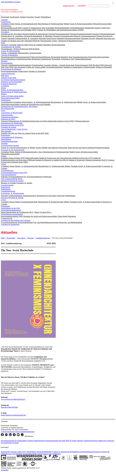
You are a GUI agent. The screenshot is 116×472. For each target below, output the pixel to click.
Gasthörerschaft (6, 218)
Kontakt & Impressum (9, 84)
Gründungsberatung (8, 191)
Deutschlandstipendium (9, 141)
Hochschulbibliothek (44, 452)
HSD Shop (5, 76)
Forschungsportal (7, 185)
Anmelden (4, 470)
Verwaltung (5, 32)
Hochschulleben (6, 63)
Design (3, 88)
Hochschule (5, 17)
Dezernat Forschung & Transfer (12, 181)
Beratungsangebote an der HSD (12, 125)
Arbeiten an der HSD (8, 78)
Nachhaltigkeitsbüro (30, 454)
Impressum (11, 432)
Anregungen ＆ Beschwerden (11, 113)
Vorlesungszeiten (7, 115)
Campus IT (56, 452)
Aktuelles (4, 20)
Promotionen (5, 135)
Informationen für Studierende (11, 123)
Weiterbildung (46, 17)
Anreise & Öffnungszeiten (10, 51)
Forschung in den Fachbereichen (12, 150)
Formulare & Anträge (8, 127)
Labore (3, 164)
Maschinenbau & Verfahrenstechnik (14, 92)
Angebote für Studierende (10, 224)
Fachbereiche (14, 17)
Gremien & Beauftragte (9, 55)
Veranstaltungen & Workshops (12, 137)
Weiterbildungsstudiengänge (11, 210)
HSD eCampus (71, 441)
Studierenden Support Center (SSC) (14, 452)
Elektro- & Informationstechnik (12, 90)
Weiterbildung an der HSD (10, 208)
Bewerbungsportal (7, 108)
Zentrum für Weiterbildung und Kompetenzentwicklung (80, 452)
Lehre (3, 111)
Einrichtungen (6, 26)
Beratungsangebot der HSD (55, 441)
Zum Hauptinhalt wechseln (10, 2)
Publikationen (6, 189)
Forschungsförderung (8, 175)
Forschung (30, 17)
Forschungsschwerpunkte (10, 145)
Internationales (6, 131)
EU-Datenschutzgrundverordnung (13, 80)
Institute (4, 156)
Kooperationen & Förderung (11, 69)
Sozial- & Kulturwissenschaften (12, 96)
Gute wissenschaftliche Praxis (11, 179)
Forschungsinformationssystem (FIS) (14, 173)
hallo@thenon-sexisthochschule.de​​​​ (13, 415)
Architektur (5, 86)
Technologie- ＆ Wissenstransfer (12, 193)
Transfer (37, 17)
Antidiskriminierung (43, 238)
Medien (3, 94)
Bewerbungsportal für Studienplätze (14, 441)
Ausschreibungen (7, 171)
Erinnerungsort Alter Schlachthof (49, 454)
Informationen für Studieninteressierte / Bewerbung (19, 106)
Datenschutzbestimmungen (24, 432)
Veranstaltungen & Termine (11, 47)
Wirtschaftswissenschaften (10, 98)
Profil (3, 43)
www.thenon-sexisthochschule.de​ (13, 399)
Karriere (16, 443)
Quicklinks (82, 5)
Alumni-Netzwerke (8, 74)
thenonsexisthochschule (9, 407)
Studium (23, 17)
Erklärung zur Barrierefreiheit (11, 82)
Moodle (80, 441)
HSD (3, 238)
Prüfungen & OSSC (8, 119)
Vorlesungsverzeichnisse (9, 117)
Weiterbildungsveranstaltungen (12, 214)
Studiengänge (6, 100)
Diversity (30, 238)
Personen (4, 61)
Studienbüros (31, 452)
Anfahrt (4, 432)
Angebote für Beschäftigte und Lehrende (15, 220)
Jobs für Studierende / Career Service (14, 129)
